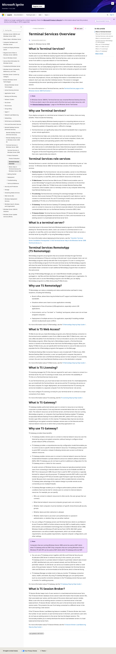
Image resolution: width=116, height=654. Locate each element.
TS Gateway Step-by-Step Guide (70, 584)
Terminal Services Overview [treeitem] (14, 163)
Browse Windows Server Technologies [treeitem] (11, 86)
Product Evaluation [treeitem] (14, 158)
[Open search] (107, 14)
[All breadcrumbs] (30, 28)
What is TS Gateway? (101, 51)
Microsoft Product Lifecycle (52, 20)
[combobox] (11, 30)
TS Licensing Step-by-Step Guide (71, 398)
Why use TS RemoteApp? (103, 44)
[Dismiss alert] (112, 3)
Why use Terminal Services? (103, 34)
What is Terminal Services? (103, 32)
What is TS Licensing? (102, 49)
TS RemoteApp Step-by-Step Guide (73, 325)
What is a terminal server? (103, 38)
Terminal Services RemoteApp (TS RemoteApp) (104, 41)
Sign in (112, 15)
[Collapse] (21, 27)
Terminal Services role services (104, 36)
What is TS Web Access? (102, 46)
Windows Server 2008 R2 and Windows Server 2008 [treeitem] (11, 35)
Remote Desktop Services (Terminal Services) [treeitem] (13, 133)
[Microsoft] (3, 15)
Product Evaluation (38, 28)
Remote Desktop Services (41, 104)
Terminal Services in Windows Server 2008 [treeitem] (13, 151)
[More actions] (85, 28)
